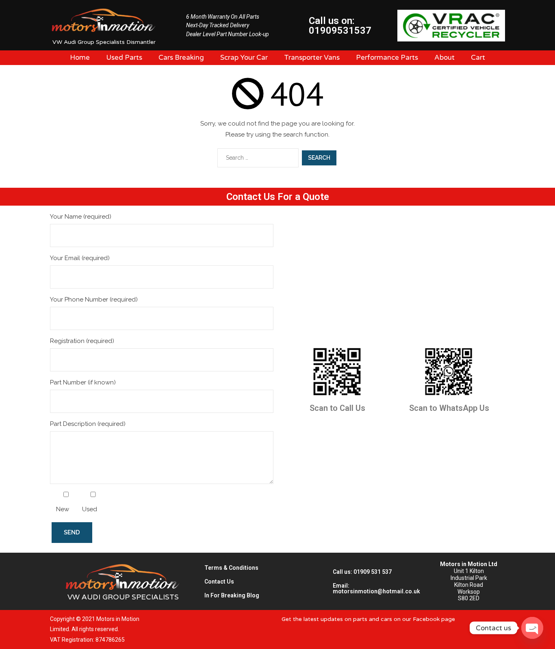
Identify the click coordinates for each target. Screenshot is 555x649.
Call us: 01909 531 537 (362, 572)
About (444, 57)
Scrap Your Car (244, 57)
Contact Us (219, 581)
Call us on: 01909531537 (340, 25)
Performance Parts (387, 57)
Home (80, 57)
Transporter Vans (312, 57)
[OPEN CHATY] (532, 628)
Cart (478, 57)
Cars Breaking (181, 57)
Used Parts (124, 57)
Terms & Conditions (231, 567)
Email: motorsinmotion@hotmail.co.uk (376, 588)
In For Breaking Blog (231, 595)
